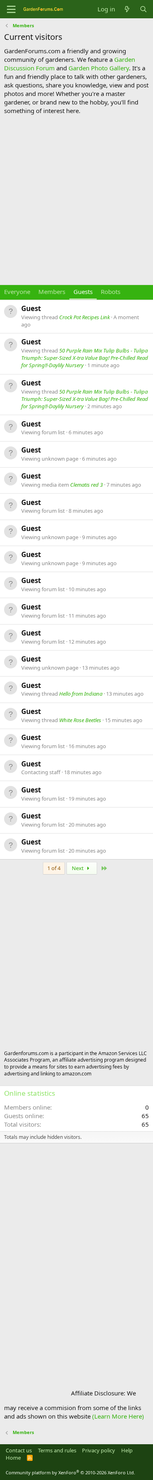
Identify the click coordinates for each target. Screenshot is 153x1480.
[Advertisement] (76, 200)
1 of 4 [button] (53, 868)
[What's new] (127, 9)
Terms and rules (57, 1450)
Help (127, 1450)
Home (13, 1457)
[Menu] (11, 9)
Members (51, 291)
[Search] (143, 9)
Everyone (17, 291)
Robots (110, 291)
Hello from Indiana (80, 693)
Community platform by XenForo (70, 1472)
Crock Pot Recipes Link (84, 317)
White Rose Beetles (80, 720)
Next (78, 868)
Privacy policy (98, 1450)
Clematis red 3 (86, 484)
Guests (83, 291)
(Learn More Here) (118, 1416)
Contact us (19, 1450)
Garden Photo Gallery (99, 68)
